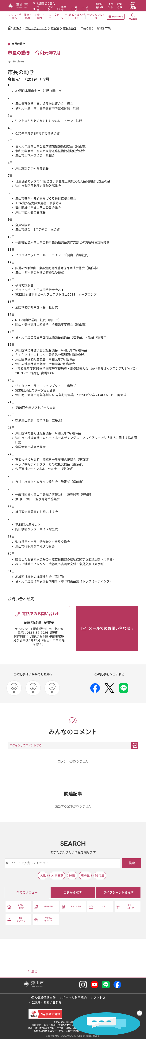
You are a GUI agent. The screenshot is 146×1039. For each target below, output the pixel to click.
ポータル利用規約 (74, 998)
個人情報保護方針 (43, 998)
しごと (103, 906)
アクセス (99, 998)
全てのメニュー (27, 893)
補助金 (85, 875)
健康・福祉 (48, 906)
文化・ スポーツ (130, 906)
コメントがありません (73, 761)
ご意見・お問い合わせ (46, 1002)
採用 (72, 875)
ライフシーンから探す (118, 893)
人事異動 (57, 875)
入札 (43, 875)
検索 (132, 863)
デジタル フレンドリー (48, 919)
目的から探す (72, 893)
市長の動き (69, 28)
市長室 (55, 28)
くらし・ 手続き (21, 906)
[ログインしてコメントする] (134, 745)
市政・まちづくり (36, 28)
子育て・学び (76, 906)
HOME (17, 28)
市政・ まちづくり (21, 919)
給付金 (99, 875)
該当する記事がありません (73, 806)
